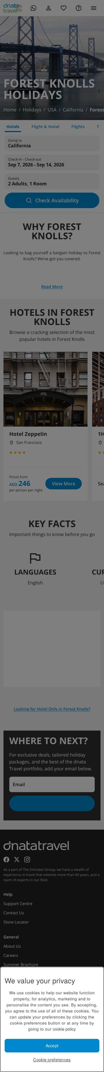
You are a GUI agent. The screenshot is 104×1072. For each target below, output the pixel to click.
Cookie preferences (51, 1060)
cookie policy (64, 1029)
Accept (52, 1045)
